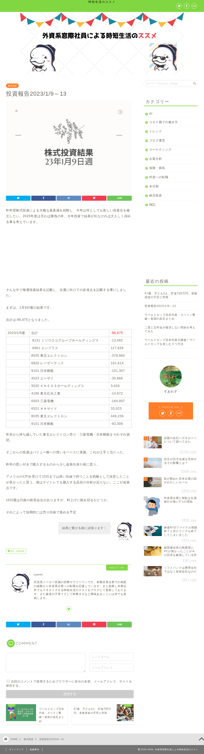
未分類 (154, 186)
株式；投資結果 (17, 551)
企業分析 (155, 158)
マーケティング (160, 149)
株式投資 (12, 85)
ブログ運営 (157, 140)
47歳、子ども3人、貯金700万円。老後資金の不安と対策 (171, 295)
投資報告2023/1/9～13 (160, 305)
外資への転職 (158, 177)
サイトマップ (16, 749)
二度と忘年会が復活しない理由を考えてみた (170, 329)
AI (150, 113)
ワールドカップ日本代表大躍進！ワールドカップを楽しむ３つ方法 (170, 342)
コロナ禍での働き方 (163, 122)
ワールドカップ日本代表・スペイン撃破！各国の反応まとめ (170, 316)
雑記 (152, 204)
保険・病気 (157, 168)
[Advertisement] (69, 259)
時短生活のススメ (102, 1)
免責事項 (34, 749)
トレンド (155, 131)
